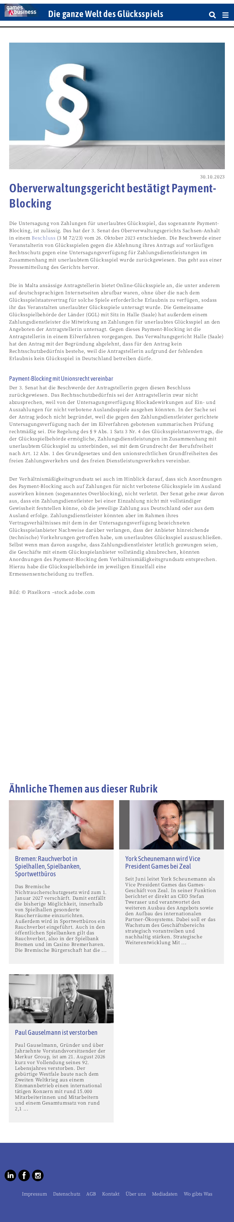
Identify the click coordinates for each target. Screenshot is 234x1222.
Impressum (34, 1194)
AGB (91, 1194)
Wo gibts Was (198, 1194)
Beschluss (43, 238)
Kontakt (110, 1194)
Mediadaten (165, 1194)
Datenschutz (66, 1194)
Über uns (136, 1194)
